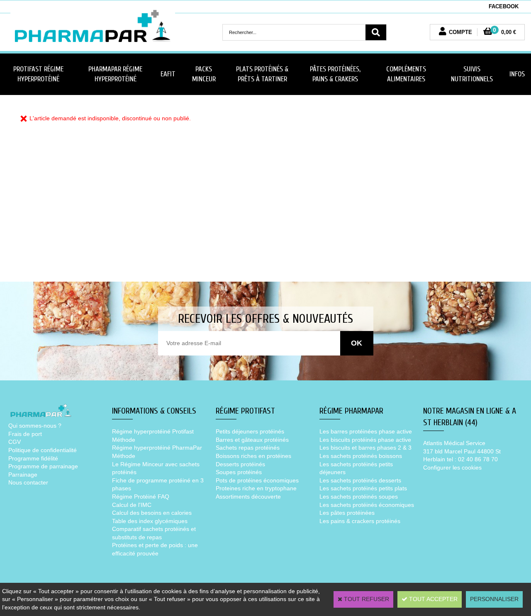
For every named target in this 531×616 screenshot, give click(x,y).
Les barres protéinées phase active (365, 431)
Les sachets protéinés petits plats (363, 488)
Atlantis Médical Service (454, 443)
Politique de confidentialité (42, 450)
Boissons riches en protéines (253, 456)
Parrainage (22, 474)
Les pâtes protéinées (347, 512)
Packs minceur (204, 74)
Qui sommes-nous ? (34, 425)
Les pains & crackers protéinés (359, 521)
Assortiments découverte (248, 496)
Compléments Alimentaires (406, 74)
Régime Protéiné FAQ (140, 496)
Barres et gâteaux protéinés (252, 439)
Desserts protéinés (240, 464)
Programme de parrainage (43, 466)
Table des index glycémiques (150, 521)
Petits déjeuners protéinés (250, 431)
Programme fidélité (33, 458)
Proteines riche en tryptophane (256, 488)
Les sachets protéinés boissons (360, 456)
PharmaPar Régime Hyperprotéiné (115, 74)
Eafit (168, 74)
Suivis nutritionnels (472, 74)
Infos (517, 74)
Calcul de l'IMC (131, 505)
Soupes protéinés (239, 472)
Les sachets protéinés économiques (366, 505)
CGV (14, 441)
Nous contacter (28, 482)
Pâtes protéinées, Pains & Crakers (335, 74)
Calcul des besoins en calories (152, 512)
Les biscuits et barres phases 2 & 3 (365, 447)
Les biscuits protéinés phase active (365, 439)
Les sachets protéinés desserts (360, 480)
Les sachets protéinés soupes (358, 496)
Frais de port (25, 434)
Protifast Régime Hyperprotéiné (38, 74)
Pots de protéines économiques (257, 480)
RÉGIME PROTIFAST (245, 411)
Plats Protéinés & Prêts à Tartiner (262, 74)
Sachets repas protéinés (248, 447)
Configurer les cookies (452, 467)
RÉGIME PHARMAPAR (351, 411)
